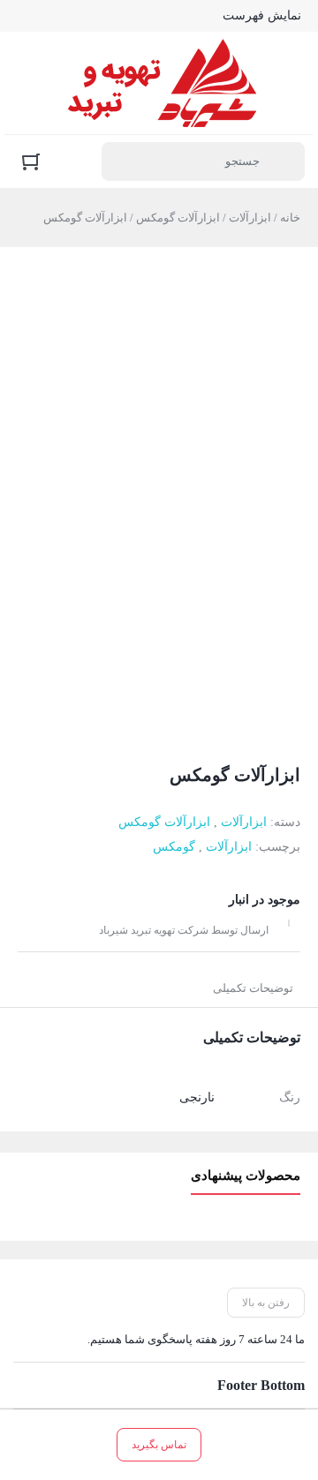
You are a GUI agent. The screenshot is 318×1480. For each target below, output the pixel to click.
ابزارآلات (250, 217)
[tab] (253, 988)
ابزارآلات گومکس (178, 217)
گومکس (174, 846)
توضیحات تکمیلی (253, 988)
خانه (290, 217)
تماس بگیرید (159, 1445)
